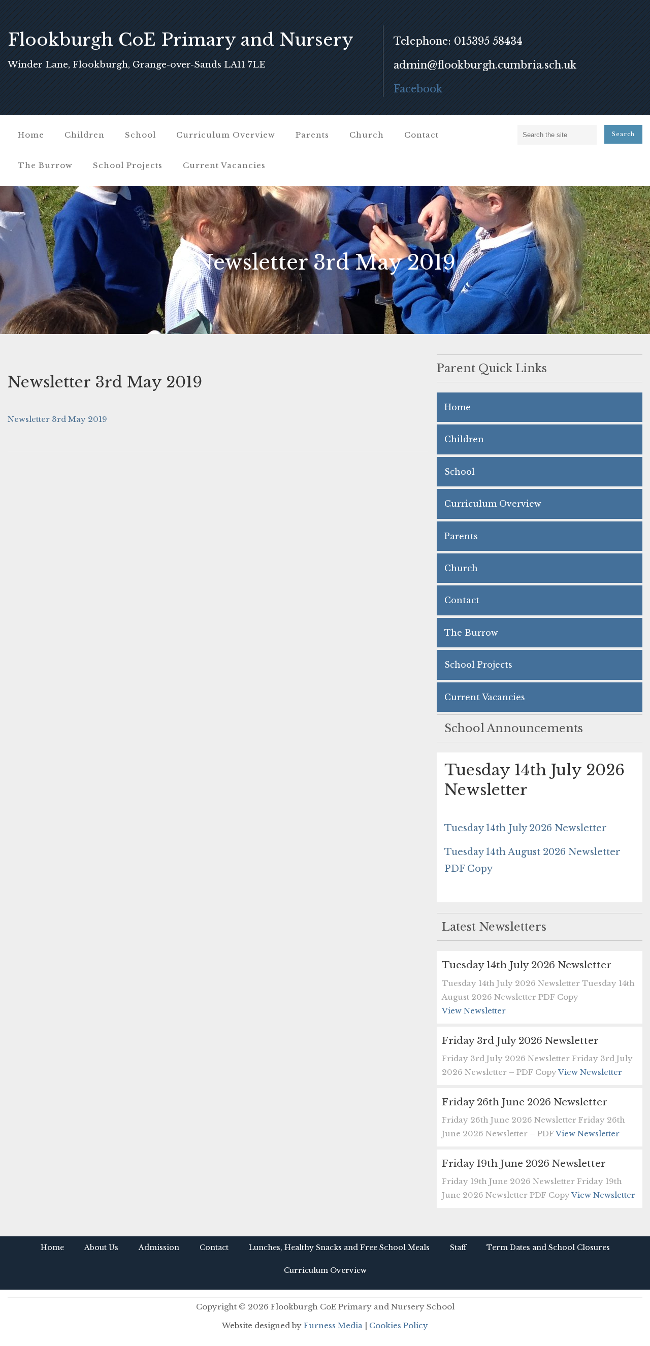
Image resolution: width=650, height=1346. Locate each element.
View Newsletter (474, 1010)
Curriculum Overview (225, 135)
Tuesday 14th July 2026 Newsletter (525, 828)
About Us (101, 1247)
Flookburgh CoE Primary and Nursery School (180, 52)
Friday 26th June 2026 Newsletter (524, 1102)
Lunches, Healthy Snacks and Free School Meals (339, 1247)
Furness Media (333, 1325)
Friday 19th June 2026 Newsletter (524, 1163)
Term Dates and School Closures (548, 1247)
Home (31, 135)
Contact (421, 135)
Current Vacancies (224, 165)
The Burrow (45, 165)
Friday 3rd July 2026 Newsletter (520, 1040)
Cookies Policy (398, 1325)
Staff (458, 1247)
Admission (159, 1247)
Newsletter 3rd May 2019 (57, 419)
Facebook (418, 89)
